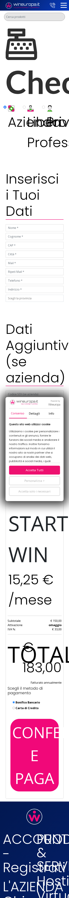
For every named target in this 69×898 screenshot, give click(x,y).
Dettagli (34, 413)
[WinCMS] (22, 5)
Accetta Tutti (35, 470)
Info (51, 413)
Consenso (17, 413)
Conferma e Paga (35, 755)
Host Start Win (35, 523)
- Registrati (34, 861)
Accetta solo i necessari (34, 491)
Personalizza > (34, 481)
